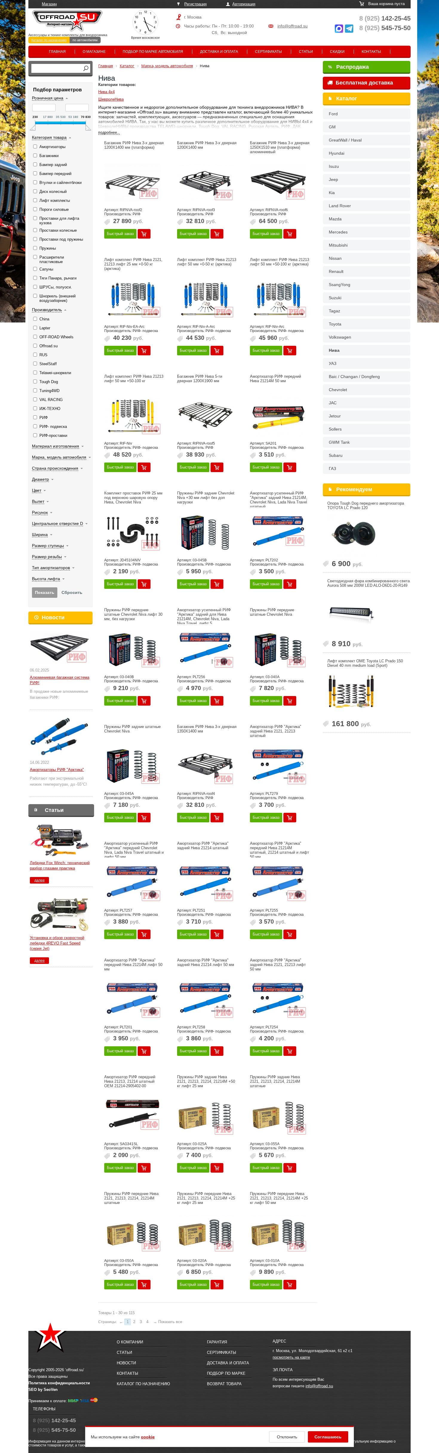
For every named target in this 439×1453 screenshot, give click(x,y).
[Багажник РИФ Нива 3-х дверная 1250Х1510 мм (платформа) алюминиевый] (278, 182)
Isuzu (334, 166)
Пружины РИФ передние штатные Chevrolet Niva (272, 612)
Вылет (38, 501)
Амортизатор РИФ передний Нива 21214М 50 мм (275, 378)
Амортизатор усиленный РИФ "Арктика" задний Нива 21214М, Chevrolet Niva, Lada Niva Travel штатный (278, 500)
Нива (334, 350)
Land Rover (340, 205)
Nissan (335, 258)
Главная (57, 52)
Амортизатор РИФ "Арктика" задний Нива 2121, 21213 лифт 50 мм (278, 964)
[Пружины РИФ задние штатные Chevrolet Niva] (132, 766)
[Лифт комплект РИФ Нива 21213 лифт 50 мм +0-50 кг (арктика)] (205, 299)
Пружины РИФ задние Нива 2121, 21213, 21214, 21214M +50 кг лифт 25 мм (206, 1081)
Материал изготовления (55, 446)
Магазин (49, 4)
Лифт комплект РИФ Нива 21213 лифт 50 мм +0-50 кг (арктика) (206, 261)
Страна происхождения (55, 468)
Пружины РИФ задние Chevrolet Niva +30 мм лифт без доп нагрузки (205, 497)
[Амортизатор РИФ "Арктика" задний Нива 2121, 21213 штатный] (278, 766)
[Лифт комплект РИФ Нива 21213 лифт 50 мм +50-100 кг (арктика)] (278, 299)
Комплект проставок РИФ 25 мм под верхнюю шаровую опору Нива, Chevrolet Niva (133, 497)
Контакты (371, 52)
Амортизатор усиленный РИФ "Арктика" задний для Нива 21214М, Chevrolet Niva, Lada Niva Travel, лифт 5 (204, 617)
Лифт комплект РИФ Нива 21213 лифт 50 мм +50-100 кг (133, 378)
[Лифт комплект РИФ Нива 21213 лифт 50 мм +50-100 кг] (132, 416)
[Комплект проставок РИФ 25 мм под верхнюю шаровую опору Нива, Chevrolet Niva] (132, 533)
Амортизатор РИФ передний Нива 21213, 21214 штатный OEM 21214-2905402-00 (129, 1081)
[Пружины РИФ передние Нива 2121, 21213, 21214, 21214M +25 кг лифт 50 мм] (278, 1233)
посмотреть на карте (291, 1357)
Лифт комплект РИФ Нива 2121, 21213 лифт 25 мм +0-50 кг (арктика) (133, 264)
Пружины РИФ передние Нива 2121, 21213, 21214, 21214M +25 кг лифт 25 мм (206, 1198)
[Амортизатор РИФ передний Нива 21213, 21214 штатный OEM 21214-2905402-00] (132, 1116)
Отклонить (287, 1436)
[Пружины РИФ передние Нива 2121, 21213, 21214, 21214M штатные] (132, 1233)
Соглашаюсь (328, 1436)
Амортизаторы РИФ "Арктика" (57, 769)
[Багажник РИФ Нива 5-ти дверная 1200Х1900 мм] (205, 416)
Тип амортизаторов (51, 567)
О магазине (94, 52)
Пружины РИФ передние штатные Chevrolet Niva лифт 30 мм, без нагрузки (133, 614)
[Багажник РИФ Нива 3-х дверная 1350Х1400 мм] (205, 766)
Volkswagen (340, 337)
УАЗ (332, 363)
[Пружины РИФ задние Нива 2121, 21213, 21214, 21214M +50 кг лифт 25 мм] (205, 1116)
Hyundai (336, 153)
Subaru (336, 455)
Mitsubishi (338, 245)
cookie (148, 1436)
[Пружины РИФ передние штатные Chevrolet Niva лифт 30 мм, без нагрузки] (132, 649)
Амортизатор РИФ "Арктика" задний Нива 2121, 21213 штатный (275, 731)
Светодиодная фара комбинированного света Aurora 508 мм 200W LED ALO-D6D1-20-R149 (368, 583)
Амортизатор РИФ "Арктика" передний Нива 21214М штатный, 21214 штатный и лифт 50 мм (279, 850)
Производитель (47, 309)
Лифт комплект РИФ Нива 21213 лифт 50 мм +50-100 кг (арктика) (279, 261)
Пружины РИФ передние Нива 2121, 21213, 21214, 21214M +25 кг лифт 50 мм (279, 1198)
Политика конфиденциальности (59, 1383)
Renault (336, 271)
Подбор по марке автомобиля (153, 52)
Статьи (306, 52)
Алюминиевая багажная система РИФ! (59, 680)
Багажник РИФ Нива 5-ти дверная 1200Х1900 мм (199, 378)
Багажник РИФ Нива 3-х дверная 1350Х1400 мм (207, 728)
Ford (333, 113)
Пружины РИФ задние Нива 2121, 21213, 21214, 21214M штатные (275, 1081)
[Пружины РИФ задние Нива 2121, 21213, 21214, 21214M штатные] (278, 1116)
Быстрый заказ (120, 233)
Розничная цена (47, 98)
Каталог (346, 99)
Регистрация (195, 4)
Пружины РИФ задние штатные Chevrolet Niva (132, 728)
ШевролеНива (111, 99)
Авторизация (243, 4)
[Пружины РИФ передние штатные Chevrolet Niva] (278, 649)
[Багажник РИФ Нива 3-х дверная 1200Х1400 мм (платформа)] (132, 182)
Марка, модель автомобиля (59, 457)
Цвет (36, 490)
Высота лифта (46, 578)
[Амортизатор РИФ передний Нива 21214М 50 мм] (278, 416)
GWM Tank (339, 442)
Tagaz (334, 310)
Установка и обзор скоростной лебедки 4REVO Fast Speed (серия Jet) (57, 943)
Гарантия (217, 1342)
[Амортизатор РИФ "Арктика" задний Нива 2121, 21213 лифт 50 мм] (278, 1000)
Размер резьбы (47, 556)
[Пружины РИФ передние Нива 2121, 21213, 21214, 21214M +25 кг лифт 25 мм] (205, 1233)
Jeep (333, 179)
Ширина (40, 534)
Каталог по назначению (49, 40)
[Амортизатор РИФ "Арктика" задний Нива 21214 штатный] (205, 883)
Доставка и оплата (219, 52)
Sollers (335, 429)
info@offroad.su (292, 26)
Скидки (337, 52)
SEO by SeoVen (43, 1389)
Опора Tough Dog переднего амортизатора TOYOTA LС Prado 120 (365, 505)
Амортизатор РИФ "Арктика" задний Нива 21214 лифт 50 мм (205, 962)
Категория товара (49, 137)
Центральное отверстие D (57, 523)
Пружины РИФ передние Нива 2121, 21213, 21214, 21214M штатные (131, 1198)
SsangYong (339, 284)
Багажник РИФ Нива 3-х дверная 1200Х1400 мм (207, 145)
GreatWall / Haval (345, 140)
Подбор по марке (226, 1373)
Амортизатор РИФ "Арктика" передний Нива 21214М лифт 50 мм (133, 964)
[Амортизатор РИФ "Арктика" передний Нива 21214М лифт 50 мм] (132, 1000)
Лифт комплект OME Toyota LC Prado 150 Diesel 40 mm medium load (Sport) (365, 663)
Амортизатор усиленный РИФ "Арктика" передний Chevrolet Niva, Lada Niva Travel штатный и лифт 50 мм (134, 850)
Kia (332, 192)
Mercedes (338, 232)
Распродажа (348, 67)
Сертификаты (268, 52)
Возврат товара (224, 1384)
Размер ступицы (48, 545)
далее (39, 880)
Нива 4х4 (106, 92)
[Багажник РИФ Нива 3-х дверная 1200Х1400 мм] (205, 182)
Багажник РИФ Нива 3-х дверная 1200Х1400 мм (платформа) (134, 145)
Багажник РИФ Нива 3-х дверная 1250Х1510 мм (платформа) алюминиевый (279, 147)
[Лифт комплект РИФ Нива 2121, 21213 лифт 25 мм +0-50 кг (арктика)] (132, 299)
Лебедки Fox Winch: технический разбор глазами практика (60, 865)
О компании (130, 1342)
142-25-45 (385, 18)
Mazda (335, 218)
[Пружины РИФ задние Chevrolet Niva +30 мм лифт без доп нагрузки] (205, 533)
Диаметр (40, 479)
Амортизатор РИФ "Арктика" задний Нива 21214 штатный (202, 845)
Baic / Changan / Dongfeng (354, 376)
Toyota (335, 324)
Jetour (335, 416)
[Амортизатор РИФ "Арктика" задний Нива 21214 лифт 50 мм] (205, 1000)
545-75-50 (385, 28)
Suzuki (335, 297)
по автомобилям (85, 40)
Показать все (170, 1322)
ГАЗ (332, 468)
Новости (53, 617)
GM (332, 127)
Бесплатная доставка (363, 83)
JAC (333, 402)
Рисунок (40, 512)
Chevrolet (338, 389)
